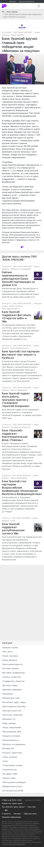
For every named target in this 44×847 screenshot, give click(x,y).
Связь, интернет (9, 757)
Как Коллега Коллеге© (12, 790)
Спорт (13, 521)
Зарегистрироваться (26, 1)
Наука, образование (19, 390)
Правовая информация (11, 817)
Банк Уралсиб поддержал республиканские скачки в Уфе (13, 528)
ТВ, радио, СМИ (9, 774)
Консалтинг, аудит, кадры (14, 702)
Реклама (17, 814)
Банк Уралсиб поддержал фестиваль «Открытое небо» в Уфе (16, 316)
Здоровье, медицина (12, 689)
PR (3, 12)
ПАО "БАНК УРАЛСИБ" (23, 32)
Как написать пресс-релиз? (13, 807)
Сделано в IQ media (33, 800)
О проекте (6, 814)
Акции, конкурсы (10, 656)
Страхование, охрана (12, 765)
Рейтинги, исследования (21, 269)
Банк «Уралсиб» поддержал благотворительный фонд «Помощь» (14, 435)
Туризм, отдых (9, 778)
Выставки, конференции (13, 672)
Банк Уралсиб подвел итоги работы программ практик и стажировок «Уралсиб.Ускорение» (16, 400)
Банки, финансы (18, 35)
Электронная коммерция (14, 782)
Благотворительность (11, 309)
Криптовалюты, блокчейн (14, 706)
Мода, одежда (9, 723)
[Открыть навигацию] (39, 6)
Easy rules (32, 807)
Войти (14, 1)
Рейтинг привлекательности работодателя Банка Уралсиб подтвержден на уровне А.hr (18, 279)
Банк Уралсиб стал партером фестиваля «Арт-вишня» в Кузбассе (20, 354)
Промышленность (10, 740)
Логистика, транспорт (12, 715)
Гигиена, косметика (11, 677)
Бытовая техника (10, 668)
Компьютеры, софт (11, 698)
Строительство (9, 769)
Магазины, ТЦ (8, 719)
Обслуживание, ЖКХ (11, 731)
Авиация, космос (10, 647)
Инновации (7, 694)
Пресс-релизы (12, 12)
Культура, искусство (11, 710)
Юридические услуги (12, 786)
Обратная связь (30, 814)
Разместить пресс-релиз (12, 803)
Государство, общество (20, 427)
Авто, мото (7, 651)
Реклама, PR (8, 748)
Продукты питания (11, 736)
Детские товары (10, 685)
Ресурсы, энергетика (12, 753)
